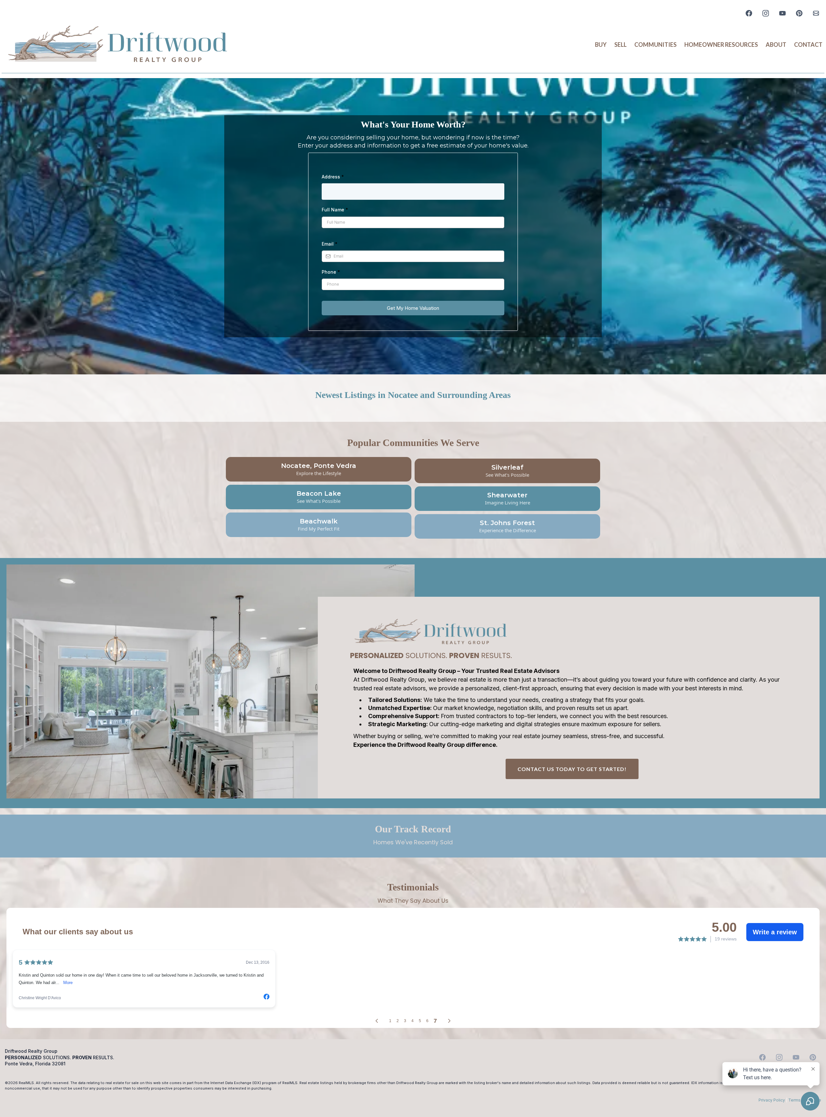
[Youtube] (782, 13)
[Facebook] (748, 13)
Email (329, 244)
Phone (331, 272)
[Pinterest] (799, 13)
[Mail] (816, 13)
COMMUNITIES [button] (655, 44)
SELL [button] (620, 44)
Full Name (335, 209)
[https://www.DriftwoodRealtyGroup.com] (118, 45)
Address (333, 176)
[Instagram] (765, 13)
